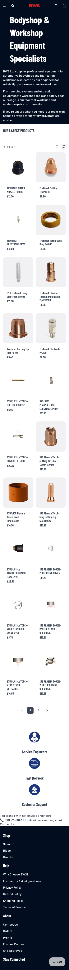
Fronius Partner (13, 944)
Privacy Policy (12, 887)
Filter (11, 146)
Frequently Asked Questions (22, 881)
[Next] (47, 710)
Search (7, 844)
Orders (7, 931)
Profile (7, 937)
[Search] (12, 6)
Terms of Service (14, 907)
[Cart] (64, 6)
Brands (8, 857)
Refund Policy (12, 894)
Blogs (7, 850)
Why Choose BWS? (15, 874)
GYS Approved (12, 950)
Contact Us (7, 824)
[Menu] (4, 5)
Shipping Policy (13, 900)
